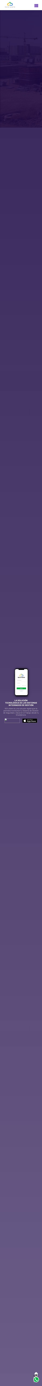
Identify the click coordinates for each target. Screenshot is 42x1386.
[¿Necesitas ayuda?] (36, 1384)
